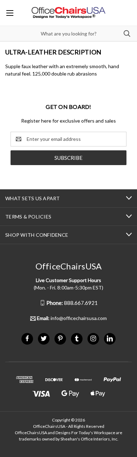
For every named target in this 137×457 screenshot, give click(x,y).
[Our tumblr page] (77, 338)
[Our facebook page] (27, 338)
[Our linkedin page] (110, 338)
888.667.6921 (72, 303)
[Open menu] (9, 13)
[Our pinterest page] (60, 338)
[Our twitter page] (44, 338)
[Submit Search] (127, 33)
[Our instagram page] (93, 338)
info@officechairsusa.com (72, 318)
